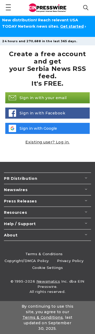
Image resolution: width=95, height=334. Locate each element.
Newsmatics (48, 281)
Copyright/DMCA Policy (26, 261)
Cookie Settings (47, 267)
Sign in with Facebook (42, 113)
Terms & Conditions (44, 254)
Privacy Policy (70, 261)
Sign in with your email (43, 97)
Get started (72, 26)
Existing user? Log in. (47, 142)
